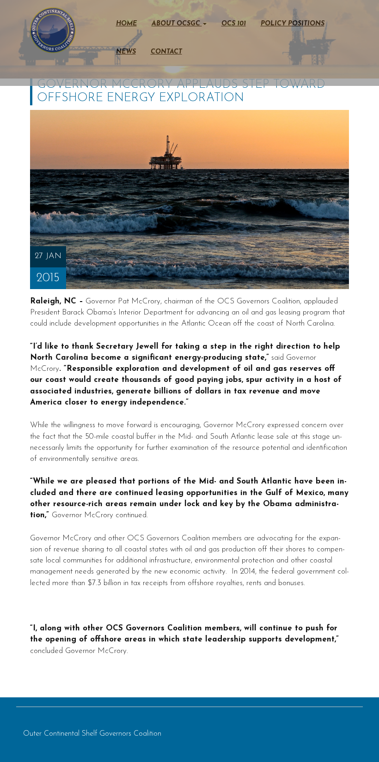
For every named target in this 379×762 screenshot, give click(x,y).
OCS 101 (233, 23)
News (126, 51)
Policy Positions (292, 23)
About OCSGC (177, 23)
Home (126, 23)
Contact (166, 51)
